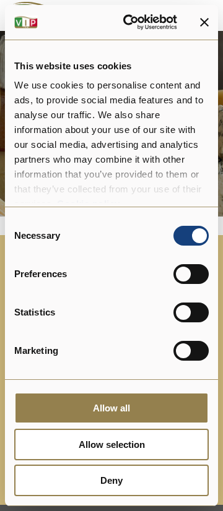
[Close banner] (204, 22)
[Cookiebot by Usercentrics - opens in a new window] (130, 22)
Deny (111, 480)
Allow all (111, 408)
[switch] (191, 274)
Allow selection (112, 444)
